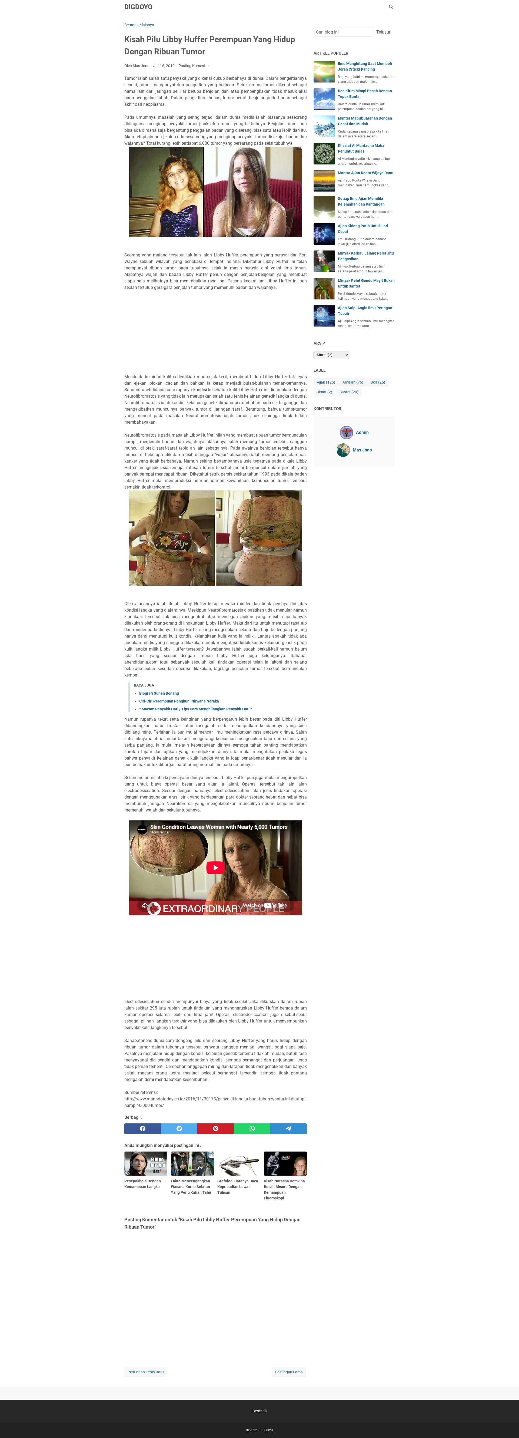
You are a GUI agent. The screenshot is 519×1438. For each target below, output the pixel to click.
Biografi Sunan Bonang (159, 693)
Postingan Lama (289, 1372)
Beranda (259, 1411)
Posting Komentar (193, 66)
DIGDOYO (138, 7)
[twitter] (179, 1128)
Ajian (326, 382)
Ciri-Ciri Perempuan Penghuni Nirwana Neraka (179, 701)
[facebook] (142, 1128)
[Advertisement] (215, 332)
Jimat (324, 392)
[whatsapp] (252, 1128)
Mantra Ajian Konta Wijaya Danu (365, 173)
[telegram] (288, 1128)
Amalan (352, 382)
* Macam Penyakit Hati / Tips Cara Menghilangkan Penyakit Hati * (195, 709)
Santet (349, 392)
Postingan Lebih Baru (146, 1372)
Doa (378, 382)
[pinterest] (215, 1128)
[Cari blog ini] (391, 7)
